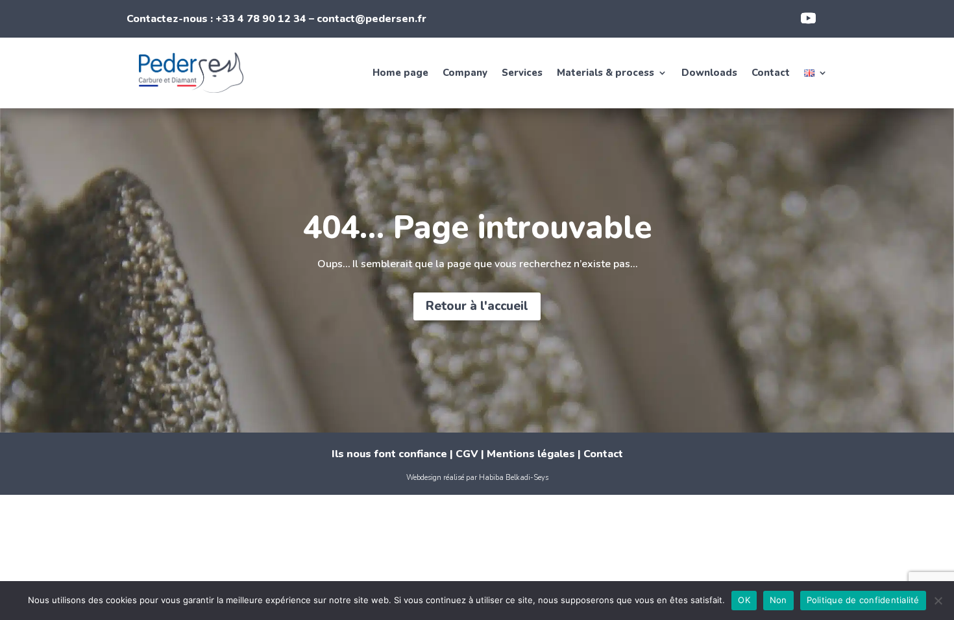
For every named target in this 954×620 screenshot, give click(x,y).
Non (778, 600)
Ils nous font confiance (389, 454)
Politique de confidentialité (863, 600)
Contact (771, 72)
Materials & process (605, 72)
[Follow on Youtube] (809, 18)
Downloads (709, 72)
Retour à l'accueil (477, 306)
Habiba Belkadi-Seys (513, 478)
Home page (400, 72)
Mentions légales (531, 454)
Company (465, 72)
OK (744, 600)
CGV (467, 454)
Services (522, 72)
